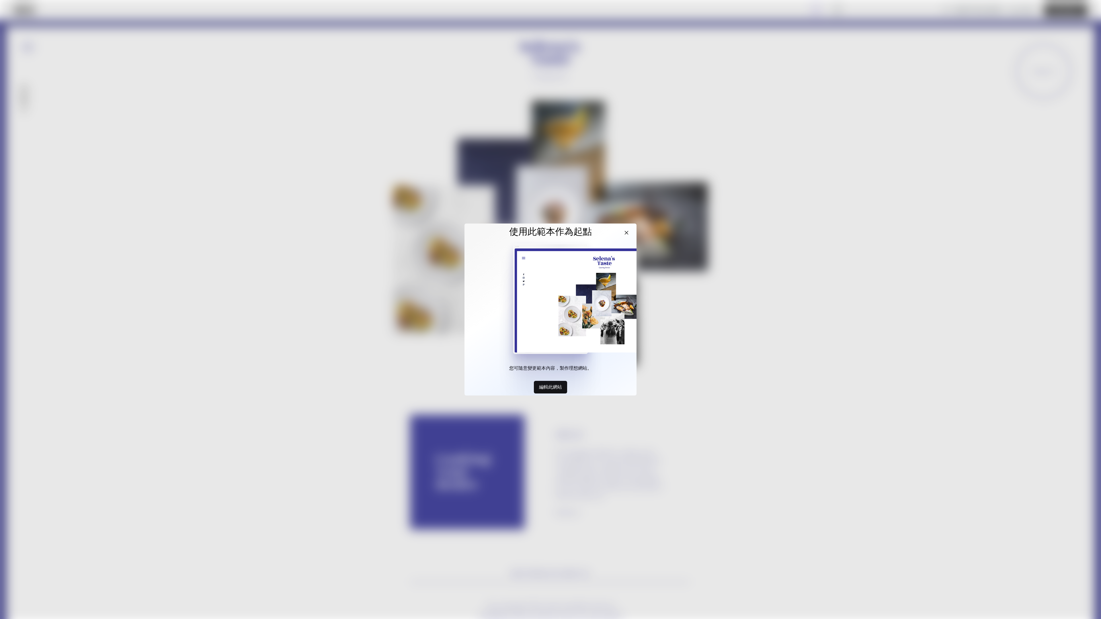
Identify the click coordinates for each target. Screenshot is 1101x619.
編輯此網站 (550, 387)
